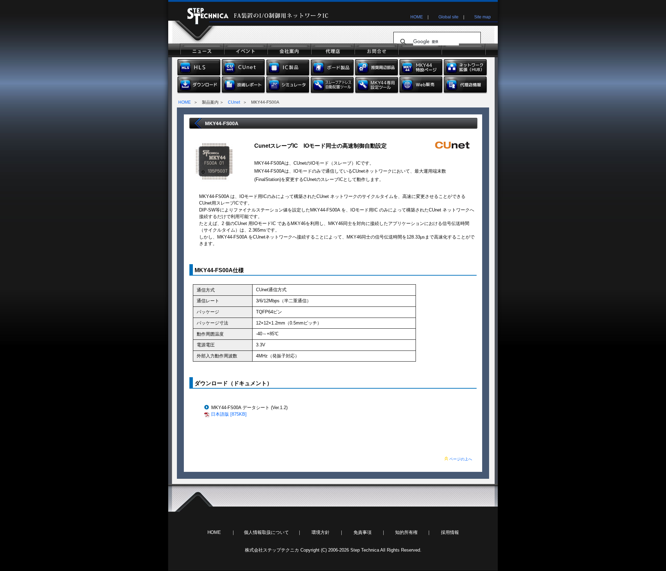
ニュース (201, 50)
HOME (416, 17)
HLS (199, 67)
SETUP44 (377, 85)
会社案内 (288, 50)
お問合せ (375, 50)
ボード (332, 67)
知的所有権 (406, 532)
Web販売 (421, 85)
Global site (448, 17)
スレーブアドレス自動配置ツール (332, 85)
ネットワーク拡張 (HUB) (465, 67)
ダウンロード (199, 85)
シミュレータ (288, 85)
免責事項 (362, 532)
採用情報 (450, 532)
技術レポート (243, 85)
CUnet (243, 67)
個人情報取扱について (266, 532)
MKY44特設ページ (421, 67)
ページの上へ (460, 459)
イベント (245, 50)
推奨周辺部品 (377, 67)
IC (288, 67)
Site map (482, 17)
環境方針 (320, 532)
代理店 (331, 50)
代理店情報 (465, 85)
